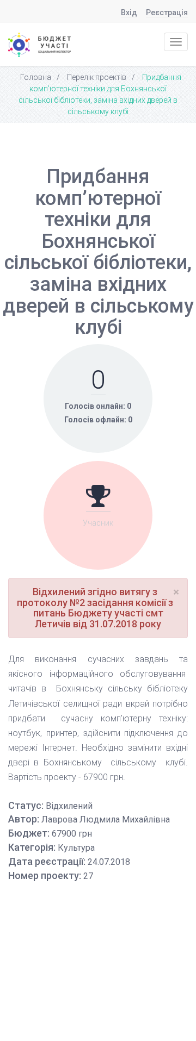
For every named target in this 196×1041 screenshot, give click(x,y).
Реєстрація (167, 13)
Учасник (98, 523)
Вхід (129, 13)
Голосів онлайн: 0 (98, 406)
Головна (35, 77)
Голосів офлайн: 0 (98, 419)
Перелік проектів (96, 77)
